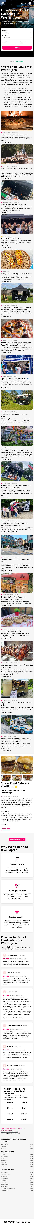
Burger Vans (4, 1178)
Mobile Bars (4, 1176)
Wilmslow (3, 1146)
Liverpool (3, 1162)
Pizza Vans (4, 1180)
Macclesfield (4, 1144)
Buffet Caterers (5, 1186)
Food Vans (3, 1182)
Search (24, 3)
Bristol (2, 1158)
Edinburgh (4, 1164)
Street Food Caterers (6, 1130)
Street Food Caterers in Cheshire (9, 1132)
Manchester (4, 1160)
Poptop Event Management (8, 1128)
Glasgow (3, 1166)
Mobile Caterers (5, 1184)
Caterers (20, 1128)
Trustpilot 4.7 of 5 (23, 1222)
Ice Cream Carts (5, 1190)
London (3, 1154)
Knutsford (3, 1148)
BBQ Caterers (4, 1172)
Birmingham (4, 1156)
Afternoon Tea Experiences (8, 1188)
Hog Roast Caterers (6, 1174)
